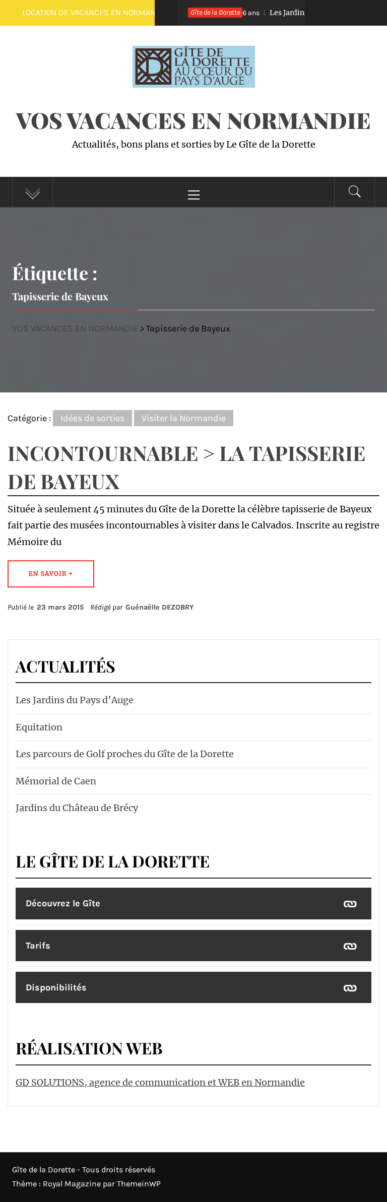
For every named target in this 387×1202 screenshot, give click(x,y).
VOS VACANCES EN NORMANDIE (193, 120)
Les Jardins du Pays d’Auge (290, 12)
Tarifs (38, 945)
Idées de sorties (92, 418)
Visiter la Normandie (184, 418)
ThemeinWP (139, 1183)
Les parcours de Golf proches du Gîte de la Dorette (125, 754)
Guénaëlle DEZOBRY (159, 607)
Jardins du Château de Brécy (77, 808)
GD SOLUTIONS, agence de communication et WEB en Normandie (160, 1082)
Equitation (39, 727)
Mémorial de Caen (56, 781)
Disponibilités (56, 987)
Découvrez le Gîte (63, 903)
